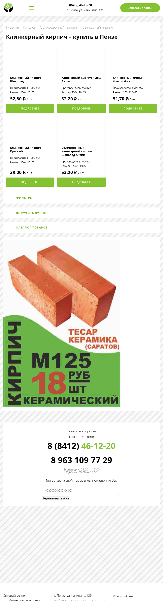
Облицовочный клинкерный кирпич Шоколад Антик (76, 151)
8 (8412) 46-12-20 (79, 5)
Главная (12, 27)
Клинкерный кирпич (97, 27)
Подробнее (30, 108)
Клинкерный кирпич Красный (25, 149)
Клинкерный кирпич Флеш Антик (81, 79)
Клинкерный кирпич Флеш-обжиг (128, 79)
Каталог (29, 27)
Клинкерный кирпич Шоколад (25, 79)
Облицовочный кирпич (58, 27)
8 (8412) (81, 446)
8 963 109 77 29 (81, 460)
